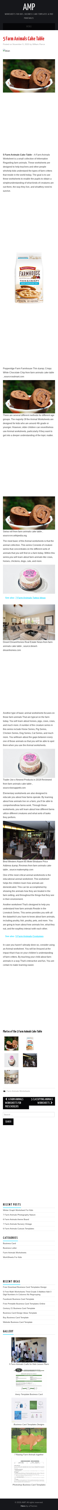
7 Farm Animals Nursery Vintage (17, 1224)
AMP (29, 7)
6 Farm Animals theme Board (16, 1219)
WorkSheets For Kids (12, 1257)
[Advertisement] (29, 124)
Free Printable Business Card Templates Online (24, 1304)
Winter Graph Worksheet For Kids (18, 1210)
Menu (29, 26)
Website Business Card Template (17, 1322)
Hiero (23, 1506)
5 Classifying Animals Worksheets (42, 1101)
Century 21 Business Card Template (19, 1308)
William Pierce (38, 44)
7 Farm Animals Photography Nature (19, 1215)
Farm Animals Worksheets (18, 1091)
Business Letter (10, 1248)
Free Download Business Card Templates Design (25, 1287)
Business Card (9, 1243)
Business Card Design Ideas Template (20, 1313)
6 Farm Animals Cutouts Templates (18, 1228)
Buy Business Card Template (16, 1317)
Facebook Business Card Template (18, 1299)
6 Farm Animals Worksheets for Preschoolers (14, 1103)
